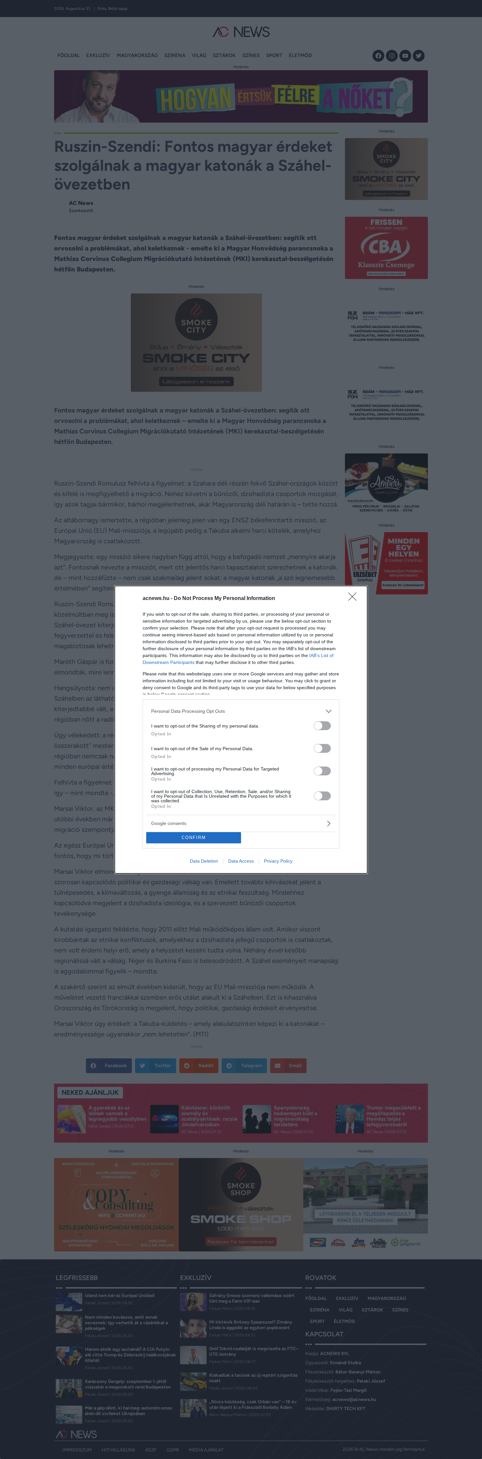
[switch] (322, 725)
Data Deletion (204, 861)
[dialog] (241, 729)
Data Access (241, 861)
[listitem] (241, 711)
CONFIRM (194, 837)
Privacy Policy (278, 861)
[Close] (354, 598)
